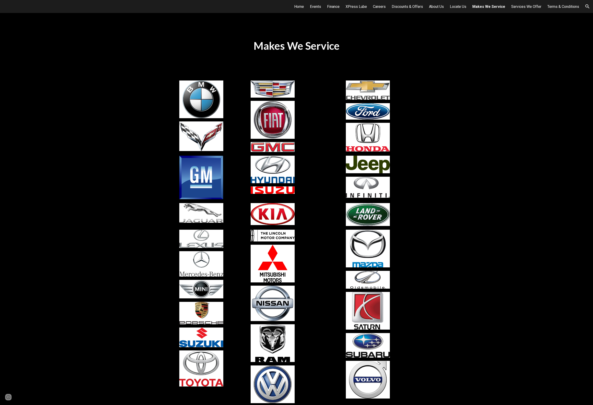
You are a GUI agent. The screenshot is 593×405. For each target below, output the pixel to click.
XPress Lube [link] (356, 6)
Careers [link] (379, 6)
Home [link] (299, 6)
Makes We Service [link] (488, 6)
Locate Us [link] (458, 6)
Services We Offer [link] (526, 6)
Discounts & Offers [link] (407, 6)
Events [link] (315, 6)
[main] (297, 46)
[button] (587, 6)
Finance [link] (333, 6)
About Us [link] (436, 6)
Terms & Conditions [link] (563, 6)
